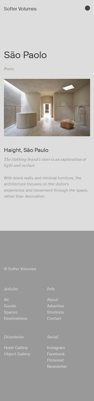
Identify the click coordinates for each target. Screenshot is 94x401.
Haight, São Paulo (26, 150)
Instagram (56, 347)
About (52, 299)
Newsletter (57, 366)
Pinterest (55, 360)
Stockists (55, 312)
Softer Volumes (20, 9)
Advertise (55, 306)
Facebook (56, 354)
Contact (54, 318)
